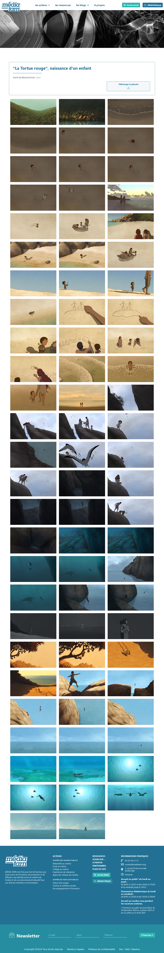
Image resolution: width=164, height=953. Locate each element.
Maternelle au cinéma (62, 863)
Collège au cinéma (61, 869)
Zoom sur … (99, 859)
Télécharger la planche (128, 84)
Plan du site (99, 869)
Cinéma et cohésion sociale (64, 885)
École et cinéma (59, 866)
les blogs (81, 5)
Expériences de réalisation (64, 872)
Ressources (99, 856)
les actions (41, 5)
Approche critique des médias (65, 875)
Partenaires (99, 865)
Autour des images (61, 883)
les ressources (63, 5)
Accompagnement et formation (66, 888)
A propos (99, 5)
